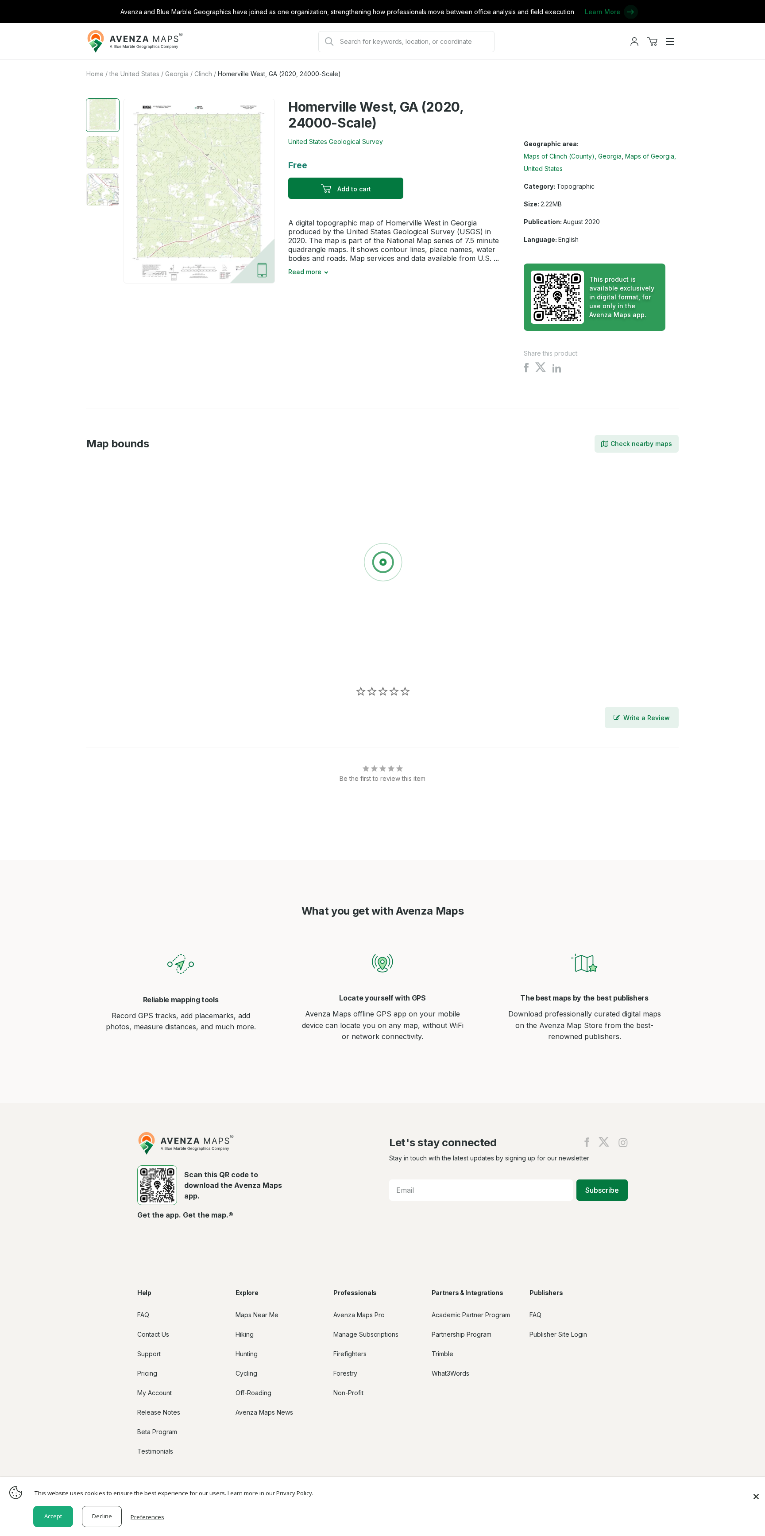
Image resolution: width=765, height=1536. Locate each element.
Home (95, 74)
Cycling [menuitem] (246, 1373)
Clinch (203, 74)
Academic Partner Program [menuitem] (471, 1315)
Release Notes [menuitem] (158, 1412)
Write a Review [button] (646, 717)
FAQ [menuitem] (143, 1315)
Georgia (177, 74)
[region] (382, 564)
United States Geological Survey (335, 141)
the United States (134, 74)
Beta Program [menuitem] (157, 1431)
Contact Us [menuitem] (153, 1334)
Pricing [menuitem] (147, 1373)
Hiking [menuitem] (245, 1334)
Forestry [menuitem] (345, 1373)
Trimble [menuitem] (442, 1354)
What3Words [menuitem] (450, 1373)
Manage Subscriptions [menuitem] (365, 1334)
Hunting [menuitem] (247, 1354)
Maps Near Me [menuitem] (257, 1315)
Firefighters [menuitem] (350, 1354)
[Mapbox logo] (108, 660)
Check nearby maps (641, 443)
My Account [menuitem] (154, 1392)
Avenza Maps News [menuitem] (264, 1412)
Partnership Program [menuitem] (461, 1334)
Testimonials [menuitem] (155, 1451)
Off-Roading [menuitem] (253, 1392)
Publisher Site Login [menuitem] (558, 1334)
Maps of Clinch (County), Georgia (573, 156)
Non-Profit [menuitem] (348, 1392)
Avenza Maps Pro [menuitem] (359, 1315)
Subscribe (602, 1190)
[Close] (756, 1492)
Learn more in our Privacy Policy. (270, 1493)
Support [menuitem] (149, 1354)
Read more (304, 271)
